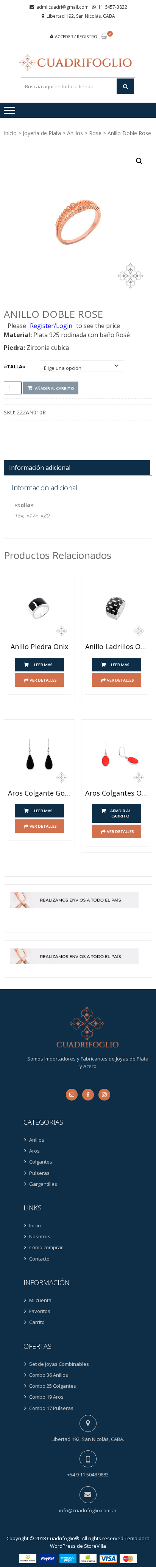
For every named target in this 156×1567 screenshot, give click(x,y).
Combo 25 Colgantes (52, 1385)
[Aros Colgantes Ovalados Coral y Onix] (116, 754)
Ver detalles (43, 680)
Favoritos (39, 1311)
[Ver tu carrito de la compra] (104, 37)
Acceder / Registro (76, 36)
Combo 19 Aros (46, 1396)
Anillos (75, 133)
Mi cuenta (40, 1300)
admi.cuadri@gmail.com (62, 7)
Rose (95, 133)
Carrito (37, 1322)
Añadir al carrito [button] (120, 813)
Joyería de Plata (42, 133)
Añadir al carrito (54, 388)
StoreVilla (95, 1545)
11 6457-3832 (112, 7)
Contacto (39, 1258)
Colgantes (40, 1161)
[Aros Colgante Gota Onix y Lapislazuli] (39, 754)
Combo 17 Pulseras (51, 1408)
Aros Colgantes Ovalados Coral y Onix (116, 793)
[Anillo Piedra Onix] (39, 608)
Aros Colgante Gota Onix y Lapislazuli (39, 793)
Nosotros (39, 1236)
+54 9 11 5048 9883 (88, 1474)
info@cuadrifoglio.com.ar (88, 1510)
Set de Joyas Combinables (59, 1364)
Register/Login (51, 326)
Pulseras (39, 1173)
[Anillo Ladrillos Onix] (116, 608)
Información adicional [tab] (39, 467)
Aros (34, 1150)
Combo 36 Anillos (48, 1375)
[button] (139, 161)
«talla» (14, 366)
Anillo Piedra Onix (39, 647)
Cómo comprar (46, 1247)
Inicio (10, 133)
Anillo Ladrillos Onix (116, 647)
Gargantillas (43, 1184)
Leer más (43, 664)
